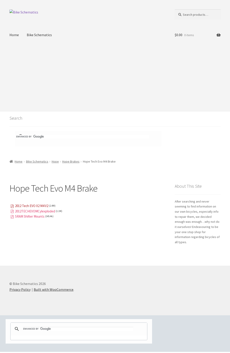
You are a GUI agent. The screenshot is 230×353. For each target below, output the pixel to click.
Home (14, 35)
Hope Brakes (71, 161)
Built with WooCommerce (53, 289)
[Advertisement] (115, 77)
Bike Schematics (39, 35)
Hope (55, 161)
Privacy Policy (20, 289)
